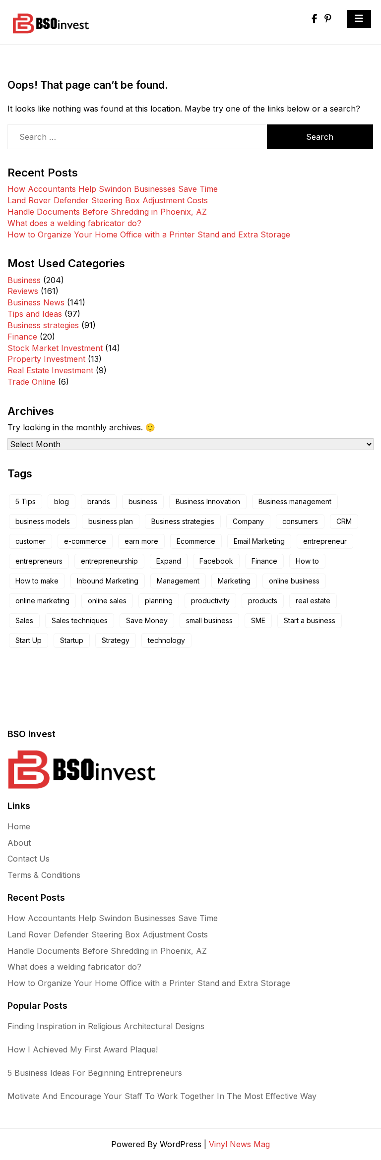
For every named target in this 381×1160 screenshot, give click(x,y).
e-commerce (85, 541)
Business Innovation (208, 501)
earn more (141, 541)
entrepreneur (325, 541)
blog (61, 501)
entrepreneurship (109, 561)
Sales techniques (80, 620)
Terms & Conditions (43, 875)
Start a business (309, 620)
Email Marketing (259, 541)
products (262, 600)
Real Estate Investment (50, 370)
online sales (107, 600)
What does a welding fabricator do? (74, 223)
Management (178, 581)
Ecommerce (196, 541)
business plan (110, 521)
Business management (294, 501)
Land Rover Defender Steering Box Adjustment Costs (107, 200)
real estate (313, 600)
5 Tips (25, 501)
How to (307, 561)
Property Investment (46, 359)
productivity (210, 600)
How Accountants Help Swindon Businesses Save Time (112, 189)
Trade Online (31, 382)
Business (24, 280)
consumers (300, 521)
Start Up (28, 640)
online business (294, 581)
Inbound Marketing (107, 581)
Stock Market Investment (55, 348)
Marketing (234, 581)
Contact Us (28, 859)
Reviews (22, 291)
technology (166, 640)
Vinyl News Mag (239, 1144)
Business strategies (43, 325)
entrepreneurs (39, 561)
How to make (37, 581)
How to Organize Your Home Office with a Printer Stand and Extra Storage (148, 234)
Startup (71, 640)
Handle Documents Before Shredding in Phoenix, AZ (107, 212)
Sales (24, 620)
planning (159, 600)
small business (209, 620)
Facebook (216, 561)
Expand (168, 561)
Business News (35, 302)
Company (248, 521)
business (142, 501)
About (19, 843)
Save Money (147, 620)
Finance (22, 337)
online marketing (42, 600)
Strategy (115, 640)
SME (258, 620)
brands (98, 501)
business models (42, 521)
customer (30, 541)
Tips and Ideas (34, 314)
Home (18, 826)
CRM (344, 521)
